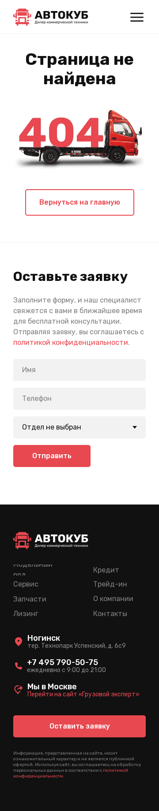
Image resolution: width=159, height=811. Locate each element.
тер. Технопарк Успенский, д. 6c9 (76, 646)
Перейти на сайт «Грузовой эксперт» (83, 694)
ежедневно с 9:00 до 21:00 (66, 670)
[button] (79, 726)
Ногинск (43, 638)
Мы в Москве (52, 686)
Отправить (52, 456)
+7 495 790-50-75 (62, 662)
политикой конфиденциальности (70, 342)
